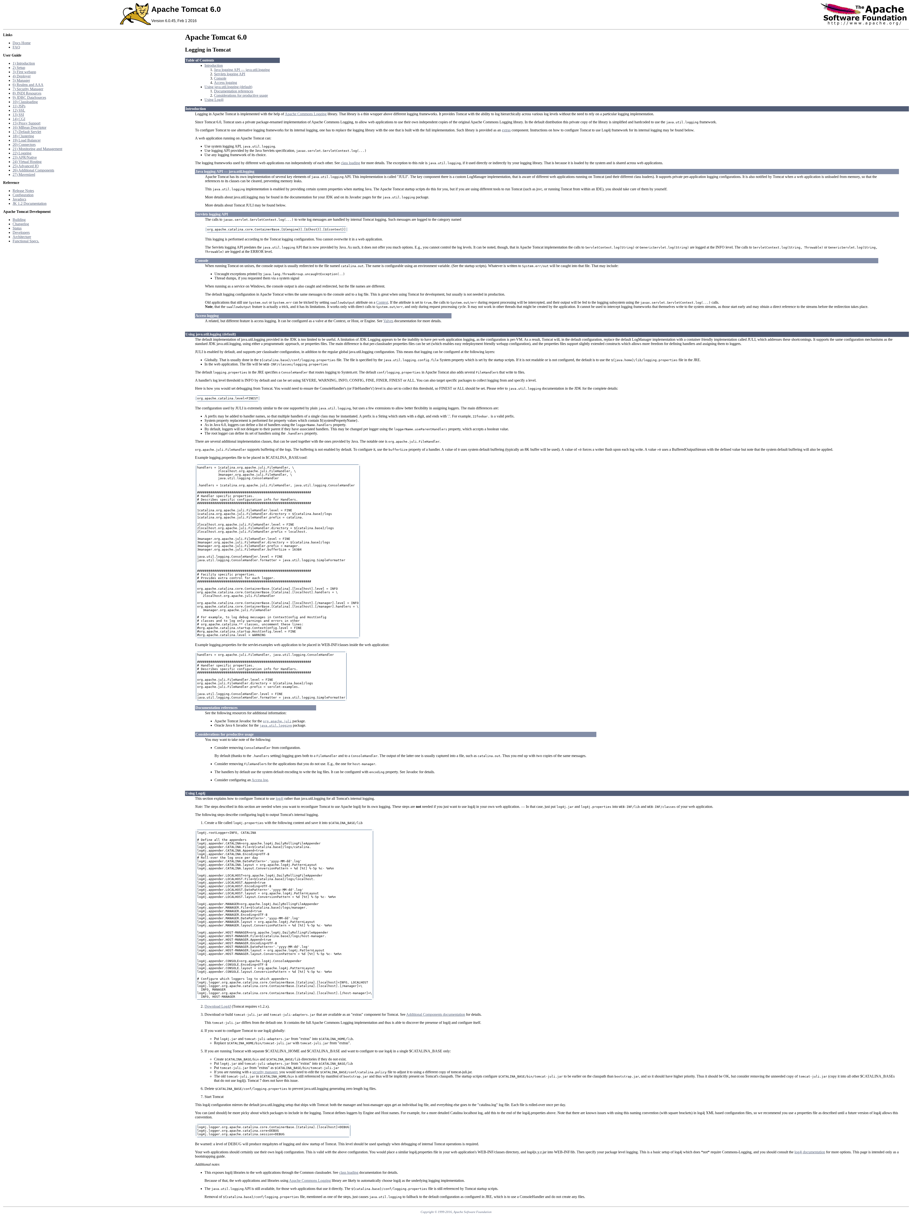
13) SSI (18, 115)
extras (506, 130)
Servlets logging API (229, 74)
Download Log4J (217, 1006)
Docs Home (22, 43)
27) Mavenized (24, 174)
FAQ (16, 47)
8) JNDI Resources (27, 93)
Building (19, 220)
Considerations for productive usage (241, 95)
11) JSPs (19, 106)
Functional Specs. (26, 241)
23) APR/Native (25, 157)
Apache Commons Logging (306, 114)
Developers (21, 232)
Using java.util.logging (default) (228, 87)
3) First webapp (24, 72)
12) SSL (19, 110)
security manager (264, 1072)
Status (17, 228)
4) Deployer (22, 76)
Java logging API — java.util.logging (242, 70)
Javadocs (19, 199)
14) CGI (19, 119)
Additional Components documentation (435, 1014)
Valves (388, 321)
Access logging (225, 83)
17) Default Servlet (27, 132)
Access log (260, 780)
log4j (279, 798)
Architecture (22, 237)
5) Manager (21, 80)
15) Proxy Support (26, 123)
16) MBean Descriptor (29, 127)
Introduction (213, 65)
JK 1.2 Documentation (30, 203)
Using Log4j (213, 100)
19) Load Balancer (27, 140)
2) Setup (19, 68)
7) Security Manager (28, 89)
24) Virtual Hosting (27, 162)
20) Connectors (24, 145)
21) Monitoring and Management (37, 149)
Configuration (23, 195)
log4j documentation (809, 1152)
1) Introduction (24, 63)
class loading (350, 163)
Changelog (21, 224)
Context (382, 302)
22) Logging (22, 153)
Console (220, 78)
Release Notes (23, 191)
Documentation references (233, 91)
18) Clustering (23, 136)
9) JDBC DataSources (29, 98)
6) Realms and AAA (28, 85)
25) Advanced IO (26, 166)
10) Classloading (25, 102)
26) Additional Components (33, 170)
